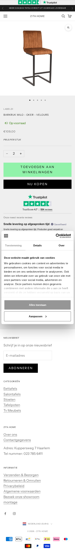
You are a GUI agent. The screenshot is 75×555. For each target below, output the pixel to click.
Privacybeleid (13, 486)
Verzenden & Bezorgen (21, 475)
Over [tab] (62, 245)
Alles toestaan (37, 304)
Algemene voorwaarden (21, 491)
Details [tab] (37, 245)
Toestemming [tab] (13, 245)
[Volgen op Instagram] (14, 513)
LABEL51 (8, 109)
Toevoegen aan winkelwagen (37, 169)
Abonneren (21, 368)
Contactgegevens (17, 440)
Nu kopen (37, 184)
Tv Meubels (12, 410)
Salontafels (12, 394)
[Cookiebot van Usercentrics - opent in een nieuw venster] (55, 236)
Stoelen (9, 400)
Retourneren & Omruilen (22, 481)
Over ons (10, 435)
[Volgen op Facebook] (5, 513)
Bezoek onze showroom (21, 497)
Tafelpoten (11, 405)
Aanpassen (35, 316)
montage (10, 502)
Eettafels (10, 389)
